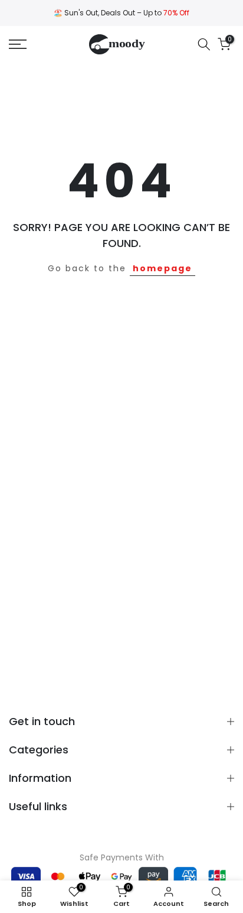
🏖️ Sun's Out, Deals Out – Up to (121, 13)
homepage (162, 268)
